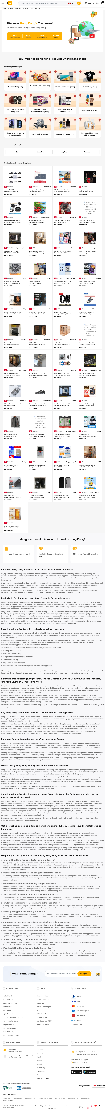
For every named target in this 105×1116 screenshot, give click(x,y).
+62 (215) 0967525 (80, 1062)
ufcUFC (48, 492)
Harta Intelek (7, 1007)
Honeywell (47, 187)
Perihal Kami (7, 996)
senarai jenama (43, 1000)
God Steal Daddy (95, 492)
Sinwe (74, 401)
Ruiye (49, 309)
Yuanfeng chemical (71, 278)
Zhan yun (48, 462)
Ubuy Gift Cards (43, 1025)
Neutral (73, 248)
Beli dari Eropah (8, 1100)
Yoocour (64, 152)
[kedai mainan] (89, 1072)
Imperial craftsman (95, 370)
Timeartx (73, 217)
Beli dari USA (7, 1098)
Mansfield (97, 462)
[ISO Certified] (23, 1088)
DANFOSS (23, 339)
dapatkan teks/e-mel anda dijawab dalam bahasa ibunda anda (86, 1055)
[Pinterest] (88, 1108)
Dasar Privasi (53, 1106)
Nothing (23, 309)
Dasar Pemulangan (44, 1007)
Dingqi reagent (71, 462)
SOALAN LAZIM (42, 1014)
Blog (38, 1010)
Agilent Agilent (21, 248)
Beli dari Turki (85, 1098)
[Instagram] (91, 1106)
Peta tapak (7, 1010)
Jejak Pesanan (8, 1014)
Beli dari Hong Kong (45, 1098)
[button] (87, 3)
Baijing (24, 462)
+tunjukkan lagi (77, 1024)
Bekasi (39, 1064)
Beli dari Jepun (30, 1098)
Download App (42, 996)
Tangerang (41, 1071)
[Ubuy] (9, 3)
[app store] (77, 1072)
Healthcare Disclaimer (11, 1035)
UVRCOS (87, 152)
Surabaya (40, 1053)
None (74, 309)
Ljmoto (24, 278)
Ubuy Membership (9, 1028)
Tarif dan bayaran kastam (12, 1017)
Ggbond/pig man (46, 217)
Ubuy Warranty (8, 1032)
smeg (49, 278)
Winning (73, 370)
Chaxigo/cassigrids (95, 248)
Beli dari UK (18, 1098)
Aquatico (17, 152)
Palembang (41, 1068)
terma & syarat (40, 1106)
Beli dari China (73, 1098)
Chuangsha (22, 401)
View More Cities (43, 1078)
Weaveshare (96, 309)
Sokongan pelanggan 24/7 (85, 1052)
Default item (47, 401)
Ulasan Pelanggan (43, 1003)
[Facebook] (88, 1106)
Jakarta (40, 1050)
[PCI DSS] (7, 1088)
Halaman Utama (8, 8)
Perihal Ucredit (42, 1017)
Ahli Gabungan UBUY (44, 1021)
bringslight (47, 339)
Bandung (40, 1057)
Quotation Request (10, 1003)
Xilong (99, 431)
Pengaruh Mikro (8, 1025)
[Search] (79, 3)
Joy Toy (41, 152)
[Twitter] (99, 1106)
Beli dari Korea (60, 1098)
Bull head (73, 187)
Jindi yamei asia (71, 431)
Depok (39, 1075)
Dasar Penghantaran (10, 1021)
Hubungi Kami (8, 1000)
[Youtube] (95, 1106)
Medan (39, 1061)
